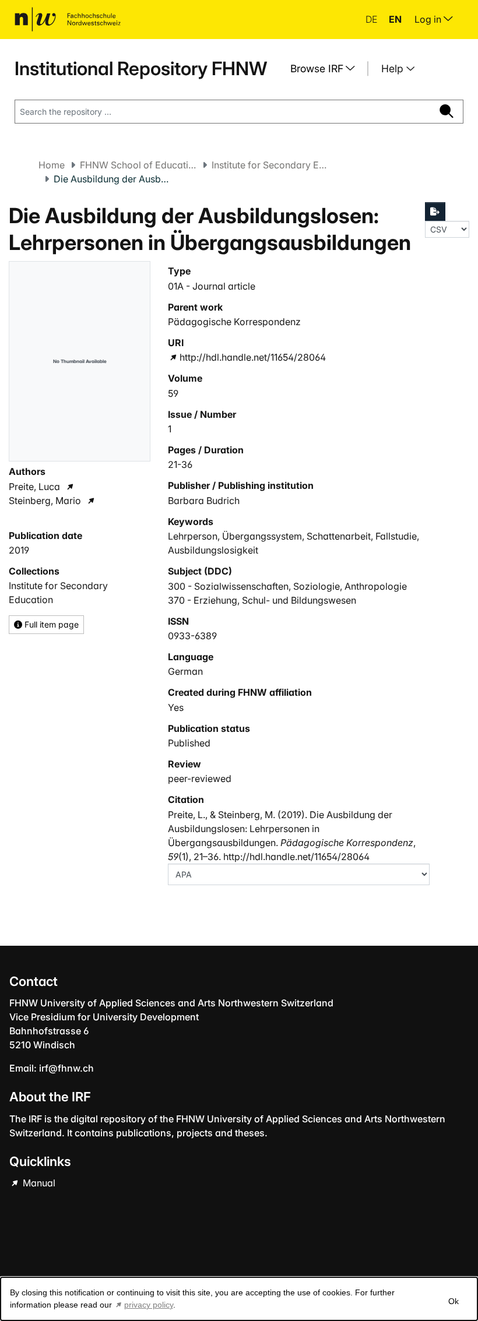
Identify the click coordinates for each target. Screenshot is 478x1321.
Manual (37, 1183)
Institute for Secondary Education (270, 165)
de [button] (372, 19)
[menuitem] (327, 69)
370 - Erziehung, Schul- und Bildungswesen (262, 600)
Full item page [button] (50, 624)
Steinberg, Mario (45, 500)
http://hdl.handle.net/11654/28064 (252, 357)
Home (51, 165)
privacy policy (148, 1304)
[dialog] (239, 1299)
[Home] (68, 19)
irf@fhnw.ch (66, 1068)
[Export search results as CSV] (435, 211)
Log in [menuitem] (429, 19)
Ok (453, 1301)
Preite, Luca (34, 486)
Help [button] (393, 68)
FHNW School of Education (138, 165)
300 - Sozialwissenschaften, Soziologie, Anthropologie (287, 586)
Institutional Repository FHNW (141, 68)
